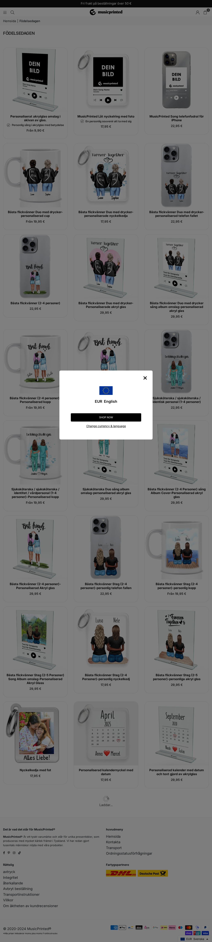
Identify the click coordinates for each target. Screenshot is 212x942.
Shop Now (106, 417)
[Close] (145, 378)
